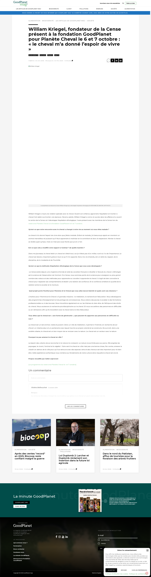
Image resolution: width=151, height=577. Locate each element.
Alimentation (130, 9)
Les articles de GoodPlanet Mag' (70, 21)
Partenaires (17, 546)
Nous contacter (18, 549)
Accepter (111, 570)
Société (114, 9)
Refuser (124, 570)
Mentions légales (96, 573)
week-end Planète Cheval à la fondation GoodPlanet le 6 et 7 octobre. (55, 223)
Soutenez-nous (18, 552)
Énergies (99, 9)
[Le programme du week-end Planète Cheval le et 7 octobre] (52, 364)
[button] (147, 550)
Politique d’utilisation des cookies (116, 574)
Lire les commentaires (75, 406)
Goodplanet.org (21, 502)
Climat (69, 9)
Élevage (43, 55)
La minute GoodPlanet (21, 555)
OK (101, 548)
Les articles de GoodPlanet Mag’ (28, 9)
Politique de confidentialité (138, 574)
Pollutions (84, 9)
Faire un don (130, 3)
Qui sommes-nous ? (20, 543)
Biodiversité (54, 9)
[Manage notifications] (146, 573)
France (50, 55)
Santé (57, 55)
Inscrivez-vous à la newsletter (110, 3)
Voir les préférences (139, 570)
